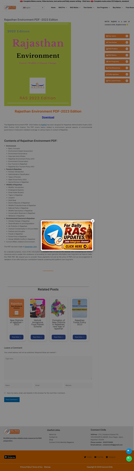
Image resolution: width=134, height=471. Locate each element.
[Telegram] (129, 451)
